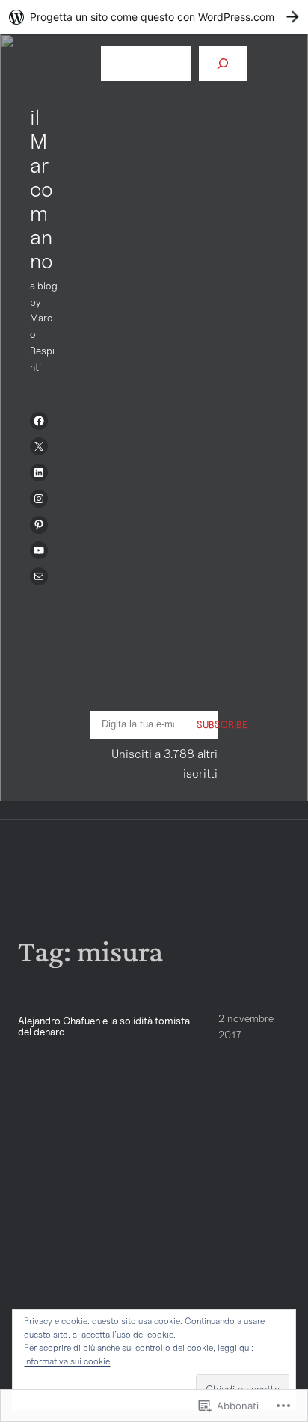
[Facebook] (39, 421)
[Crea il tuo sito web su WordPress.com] (154, 17)
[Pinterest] (39, 525)
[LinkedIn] (39, 472)
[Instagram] (39, 499)
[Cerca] (223, 63)
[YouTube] (39, 550)
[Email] (39, 576)
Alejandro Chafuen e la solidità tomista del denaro (104, 1026)
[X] (39, 446)
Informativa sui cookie (67, 1361)
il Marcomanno (41, 189)
